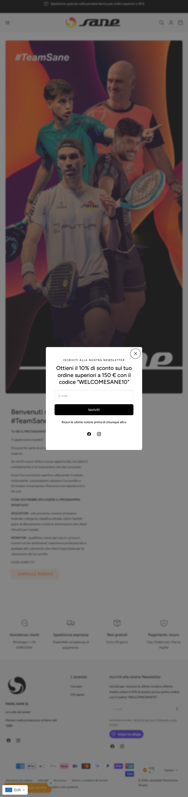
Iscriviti (94, 410)
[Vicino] (135, 353)
